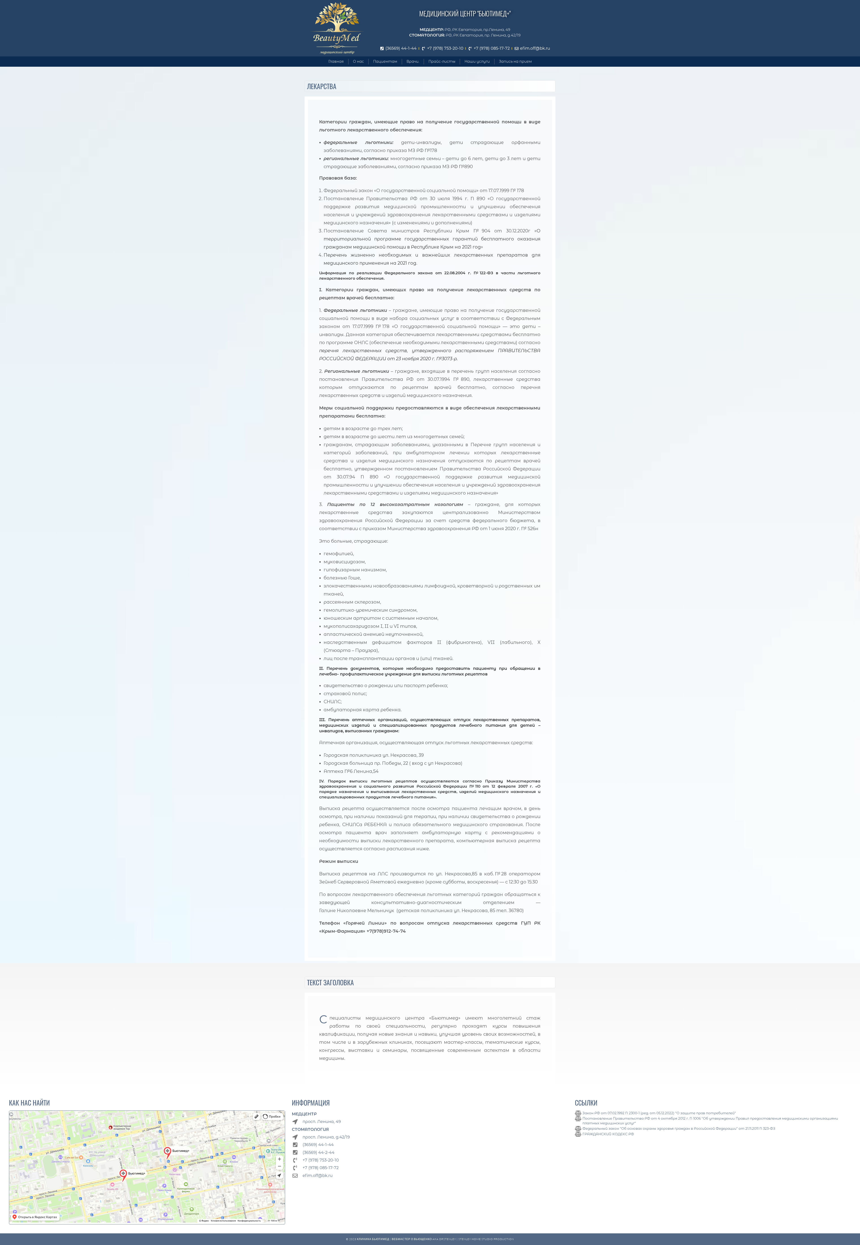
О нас (358, 61)
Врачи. (412, 61)
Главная (336, 61)
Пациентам (385, 61)
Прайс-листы (441, 61)
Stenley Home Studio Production (486, 1239)
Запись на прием (515, 61)
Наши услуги (477, 61)
